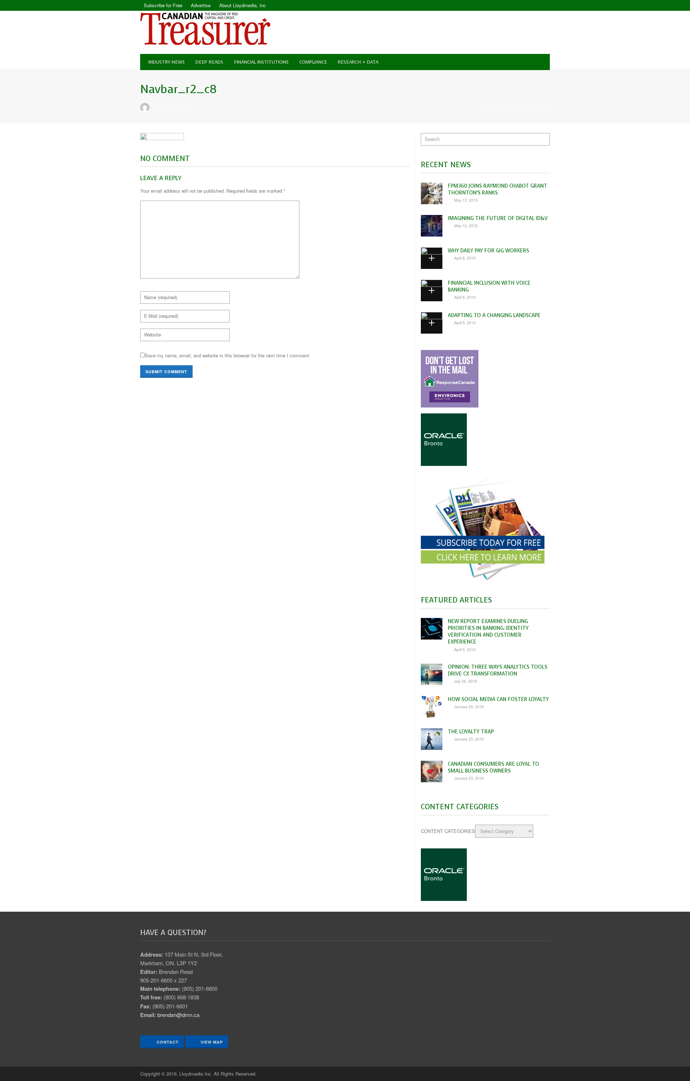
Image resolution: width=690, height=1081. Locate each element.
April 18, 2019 (178, 107)
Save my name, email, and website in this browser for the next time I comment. (227, 355)
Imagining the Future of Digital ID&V (498, 218)
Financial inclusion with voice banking (489, 286)
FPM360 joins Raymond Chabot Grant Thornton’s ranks (497, 189)
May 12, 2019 (466, 225)
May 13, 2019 (466, 200)
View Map (212, 1042)
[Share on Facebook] (514, 107)
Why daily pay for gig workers (488, 250)
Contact (167, 1042)
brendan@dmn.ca (178, 1014)
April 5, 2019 (464, 322)
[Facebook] (531, 5)
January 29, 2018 (469, 706)
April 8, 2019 (464, 258)
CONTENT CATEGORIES (448, 831)
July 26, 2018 (465, 681)
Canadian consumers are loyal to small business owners (493, 767)
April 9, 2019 (464, 649)
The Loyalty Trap (471, 731)
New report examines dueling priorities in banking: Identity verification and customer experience (488, 632)
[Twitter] (544, 5)
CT (155, 107)
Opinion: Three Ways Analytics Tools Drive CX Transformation (497, 670)
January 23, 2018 (469, 739)
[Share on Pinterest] (543, 107)
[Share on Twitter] (524, 107)
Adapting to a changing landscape (494, 315)
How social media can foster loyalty (498, 699)
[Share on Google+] (534, 107)
